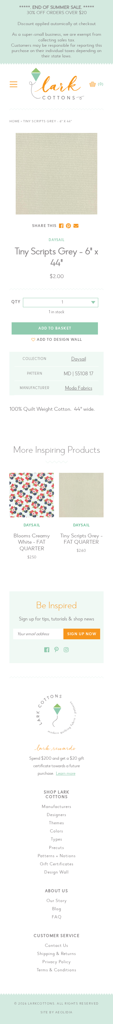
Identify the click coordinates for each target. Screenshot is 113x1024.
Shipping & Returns (56, 954)
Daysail (57, 240)
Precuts (56, 848)
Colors (56, 831)
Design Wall (56, 872)
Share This (44, 226)
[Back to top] (103, 806)
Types (56, 839)
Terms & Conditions (56, 970)
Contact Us (56, 946)
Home (14, 121)
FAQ (57, 917)
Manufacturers (56, 807)
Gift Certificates (56, 864)
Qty (16, 302)
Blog (56, 909)
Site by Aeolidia (56, 1012)
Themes (56, 823)
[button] (56, 339)
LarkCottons (41, 1004)
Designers (56, 815)
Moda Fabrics (78, 388)
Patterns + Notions (57, 856)
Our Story (56, 901)
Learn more (65, 774)
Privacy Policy (56, 962)
